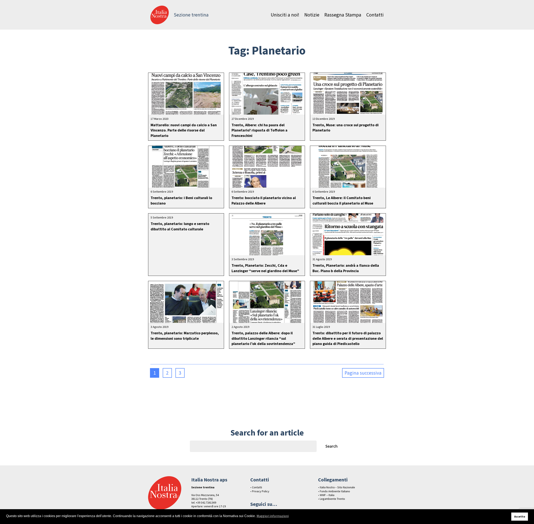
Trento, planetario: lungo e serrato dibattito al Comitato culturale (180, 226)
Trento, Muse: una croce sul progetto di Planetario (345, 127)
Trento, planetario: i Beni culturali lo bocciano (181, 200)
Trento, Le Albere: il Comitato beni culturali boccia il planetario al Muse (342, 200)
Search (331, 446)
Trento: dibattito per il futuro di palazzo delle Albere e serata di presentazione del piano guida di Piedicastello (347, 338)
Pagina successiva (363, 373)
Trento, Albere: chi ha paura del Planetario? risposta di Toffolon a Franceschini (259, 130)
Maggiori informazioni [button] (273, 516)
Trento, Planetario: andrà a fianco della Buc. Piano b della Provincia (345, 268)
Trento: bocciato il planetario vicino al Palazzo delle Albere (264, 200)
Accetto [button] (519, 516)
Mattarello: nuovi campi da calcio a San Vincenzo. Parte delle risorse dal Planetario (184, 130)
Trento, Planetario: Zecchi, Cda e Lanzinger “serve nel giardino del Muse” (265, 268)
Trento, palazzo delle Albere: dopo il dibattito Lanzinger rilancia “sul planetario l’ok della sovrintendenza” (263, 338)
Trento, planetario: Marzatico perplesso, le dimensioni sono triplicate (185, 336)
